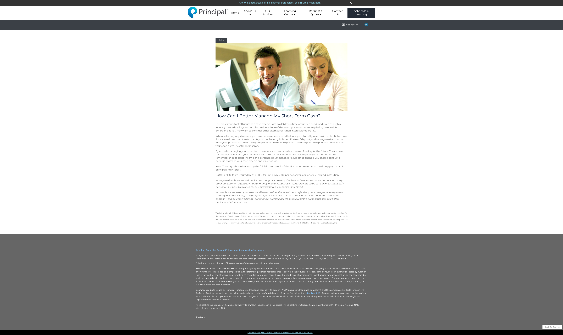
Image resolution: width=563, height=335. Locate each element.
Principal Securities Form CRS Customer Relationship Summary (230, 250)
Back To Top (551, 327)
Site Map (200, 317)
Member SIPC (313, 293)
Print (221, 40)
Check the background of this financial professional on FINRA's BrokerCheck (279, 2)
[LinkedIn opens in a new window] (366, 25)
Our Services (267, 12)
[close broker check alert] (351, 2)
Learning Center (290, 12)
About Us (250, 11)
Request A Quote (316, 12)
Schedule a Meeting (361, 12)
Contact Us (337, 12)
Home (235, 12)
